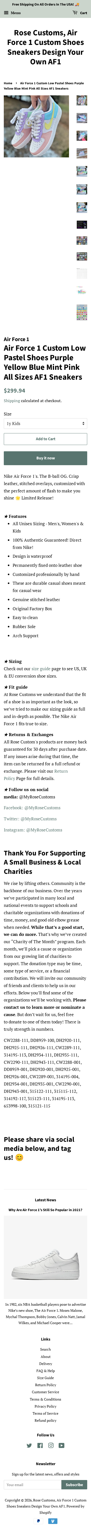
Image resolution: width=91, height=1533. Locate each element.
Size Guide (45, 1377)
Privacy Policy (45, 1406)
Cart (83, 13)
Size (8, 414)
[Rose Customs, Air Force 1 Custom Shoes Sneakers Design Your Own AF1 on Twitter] (29, 1446)
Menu (15, 12)
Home (8, 83)
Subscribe (74, 1485)
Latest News (45, 1200)
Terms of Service (45, 1413)
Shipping (12, 400)
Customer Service (45, 1391)
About (46, 1356)
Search (45, 1349)
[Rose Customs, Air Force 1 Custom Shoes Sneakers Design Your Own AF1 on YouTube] (61, 1446)
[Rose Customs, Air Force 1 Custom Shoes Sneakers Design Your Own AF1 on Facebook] (40, 1446)
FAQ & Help (45, 1370)
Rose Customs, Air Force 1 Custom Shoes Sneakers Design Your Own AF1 (45, 47)
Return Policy (45, 1384)
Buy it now (45, 458)
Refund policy (45, 1420)
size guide (41, 669)
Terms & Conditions (45, 1399)
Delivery (45, 1363)
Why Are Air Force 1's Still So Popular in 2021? (45, 1210)
